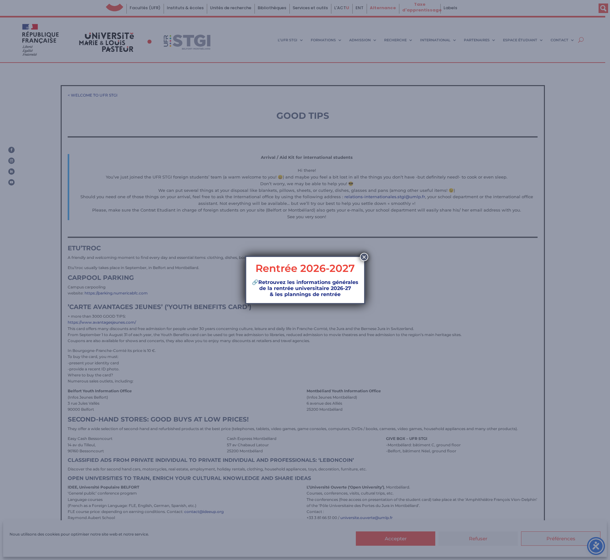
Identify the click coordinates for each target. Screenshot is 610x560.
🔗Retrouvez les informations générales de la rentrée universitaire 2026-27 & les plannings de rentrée (305, 288)
